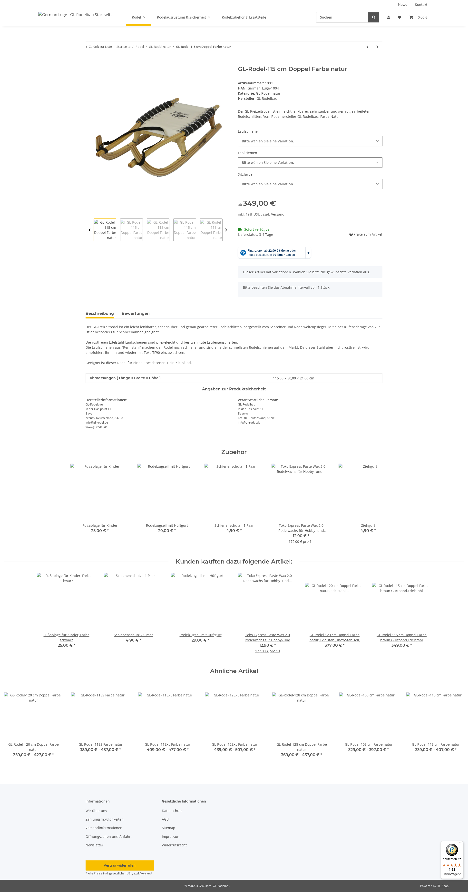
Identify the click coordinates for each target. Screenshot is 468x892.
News (402, 4)
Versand (277, 214)
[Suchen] (373, 17)
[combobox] (310, 141)
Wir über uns (96, 810)
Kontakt (421, 4)
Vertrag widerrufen (120, 865)
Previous (90, 230)
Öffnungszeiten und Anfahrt (109, 836)
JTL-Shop (442, 886)
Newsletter (94, 845)
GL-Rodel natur (268, 93)
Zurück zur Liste (100, 46)
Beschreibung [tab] (100, 313)
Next (226, 230)
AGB (165, 819)
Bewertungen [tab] (136, 313)
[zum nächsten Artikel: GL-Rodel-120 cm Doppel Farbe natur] (377, 46)
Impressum (171, 836)
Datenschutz (172, 810)
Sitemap (168, 827)
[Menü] (460, 844)
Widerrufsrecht (174, 845)
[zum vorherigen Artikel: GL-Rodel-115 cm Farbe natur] (367, 46)
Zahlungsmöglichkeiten (105, 819)
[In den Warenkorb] (89, 63)
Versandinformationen (104, 827)
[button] (388, 17)
